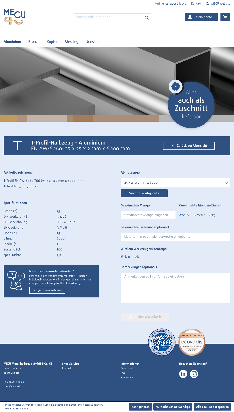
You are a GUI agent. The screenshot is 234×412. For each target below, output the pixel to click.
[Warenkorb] (225, 17)
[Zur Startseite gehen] (22, 16)
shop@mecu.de (12, 386)
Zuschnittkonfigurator (144, 193)
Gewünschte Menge (135, 205)
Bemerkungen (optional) (139, 267)
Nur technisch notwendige (173, 406)
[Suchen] (146, 17)
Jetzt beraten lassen (50, 290)
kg (213, 215)
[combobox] (108, 17)
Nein (126, 256)
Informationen (130, 363)
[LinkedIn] (183, 374)
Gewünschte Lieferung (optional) (145, 227)
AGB (123, 373)
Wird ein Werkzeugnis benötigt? (144, 249)
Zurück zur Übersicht (191, 145)
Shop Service (70, 363)
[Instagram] (194, 374)
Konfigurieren (140, 406)
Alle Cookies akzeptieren (212, 406)
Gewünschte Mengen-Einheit (200, 205)
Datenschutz (127, 368)
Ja (138, 256)
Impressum (127, 377)
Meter (200, 215)
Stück (185, 215)
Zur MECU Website (218, 3)
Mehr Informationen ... (17, 408)
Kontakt (196, 3)
